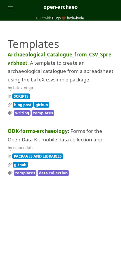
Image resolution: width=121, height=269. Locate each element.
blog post (22, 104)
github (42, 104)
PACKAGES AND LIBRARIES (38, 156)
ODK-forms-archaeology (38, 131)
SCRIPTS (21, 96)
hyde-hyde (75, 18)
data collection (53, 173)
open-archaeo (60, 7)
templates (43, 113)
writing (22, 113)
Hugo (56, 18)
